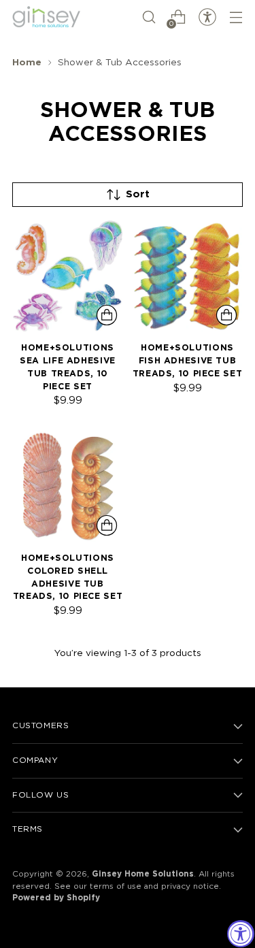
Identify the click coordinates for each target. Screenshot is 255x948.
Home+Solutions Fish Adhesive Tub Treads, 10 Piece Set (188, 361)
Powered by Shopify (56, 898)
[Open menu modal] (236, 17)
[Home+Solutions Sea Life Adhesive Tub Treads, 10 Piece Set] (67, 275)
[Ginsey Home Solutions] (46, 17)
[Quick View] (106, 315)
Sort (138, 194)
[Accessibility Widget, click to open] (240, 933)
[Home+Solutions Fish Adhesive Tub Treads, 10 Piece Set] (187, 275)
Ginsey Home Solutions (143, 874)
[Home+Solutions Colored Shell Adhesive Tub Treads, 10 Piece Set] (67, 486)
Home (26, 62)
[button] (149, 17)
